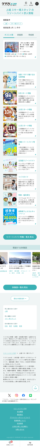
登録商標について (20, 420)
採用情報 (20, 423)
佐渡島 (15, 326)
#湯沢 (11, 273)
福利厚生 (20, 414)
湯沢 (10, 326)
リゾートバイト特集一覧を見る (20, 236)
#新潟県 (17, 273)
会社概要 (20, 411)
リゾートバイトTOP (9, 353)
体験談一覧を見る (20, 287)
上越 (6, 24)
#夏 (21, 275)
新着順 (20, 34)
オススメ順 (8, 34)
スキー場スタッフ (16, 24)
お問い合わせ (20, 429)
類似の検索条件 (19, 298)
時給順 (31, 34)
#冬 (33, 275)
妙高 (6, 326)
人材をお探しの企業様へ (20, 426)
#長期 (17, 275)
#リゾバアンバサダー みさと (20, 276)
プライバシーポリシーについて (20, 417)
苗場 (20, 326)
